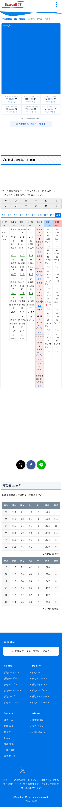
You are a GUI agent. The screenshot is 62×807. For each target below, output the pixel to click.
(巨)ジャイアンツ (12, 672)
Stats (7, 738)
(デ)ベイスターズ (12, 690)
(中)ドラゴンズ (11, 684)
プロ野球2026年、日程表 (13, 19)
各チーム (8, 720)
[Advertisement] (31, 60)
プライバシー (39, 726)
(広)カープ (9, 696)
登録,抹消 (9, 744)
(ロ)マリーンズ (39, 678)
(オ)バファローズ (41, 702)
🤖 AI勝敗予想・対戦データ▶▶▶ (31, 124)
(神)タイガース (11, 678)
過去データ (9, 756)
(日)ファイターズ (41, 696)
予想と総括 (9, 750)
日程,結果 (9, 726)
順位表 (7, 732)
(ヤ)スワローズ (11, 702)
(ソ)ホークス (38, 672)
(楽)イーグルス (39, 690)
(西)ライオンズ (39, 684)
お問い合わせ (39, 732)
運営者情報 (37, 720)
